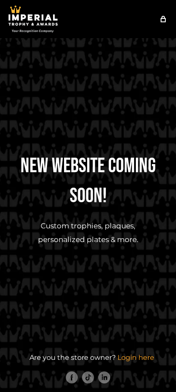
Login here (135, 357)
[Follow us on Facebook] (72, 377)
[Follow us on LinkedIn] (104, 377)
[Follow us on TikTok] (88, 377)
